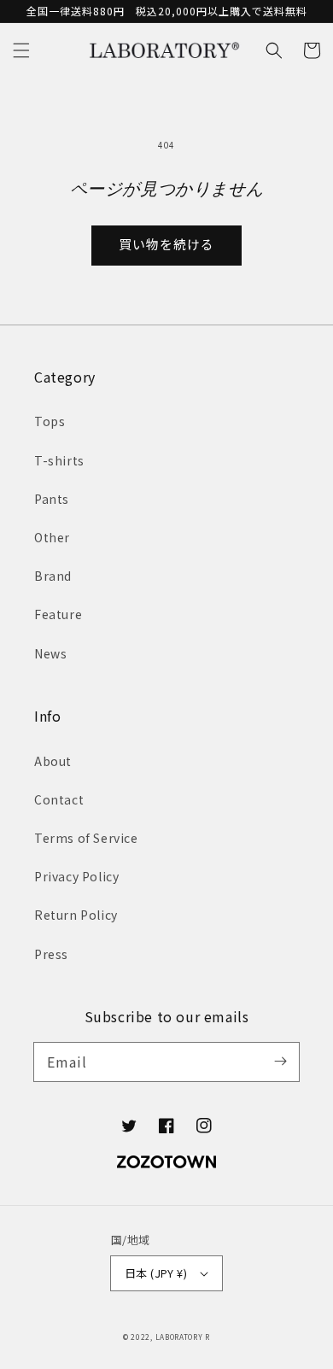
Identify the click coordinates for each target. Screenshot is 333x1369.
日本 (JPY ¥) (156, 1273)
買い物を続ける (166, 244)
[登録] (280, 1061)
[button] (21, 50)
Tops (49, 421)
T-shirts (59, 460)
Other (52, 537)
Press (51, 953)
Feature (58, 614)
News (50, 653)
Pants (51, 498)
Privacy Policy (76, 876)
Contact (59, 799)
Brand (53, 575)
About (53, 760)
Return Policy (76, 914)
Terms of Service (86, 837)
